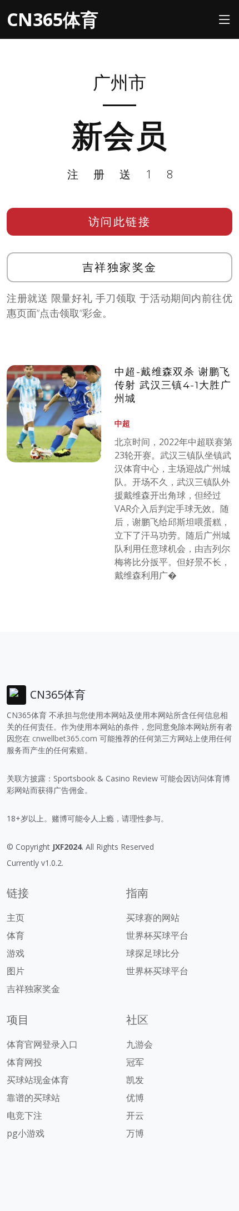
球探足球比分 (153, 953)
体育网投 (24, 1062)
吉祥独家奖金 (119, 267)
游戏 (15, 953)
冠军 (135, 1062)
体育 (15, 935)
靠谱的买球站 (33, 1098)
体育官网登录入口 (42, 1044)
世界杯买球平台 (157, 935)
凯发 (135, 1080)
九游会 (139, 1044)
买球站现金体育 (38, 1080)
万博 (135, 1133)
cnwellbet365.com (64, 738)
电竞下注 (24, 1115)
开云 (135, 1115)
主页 (15, 917)
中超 (122, 423)
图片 (15, 971)
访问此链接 (119, 221)
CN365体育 (52, 19)
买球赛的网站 (153, 917)
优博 (135, 1098)
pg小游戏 (25, 1133)
